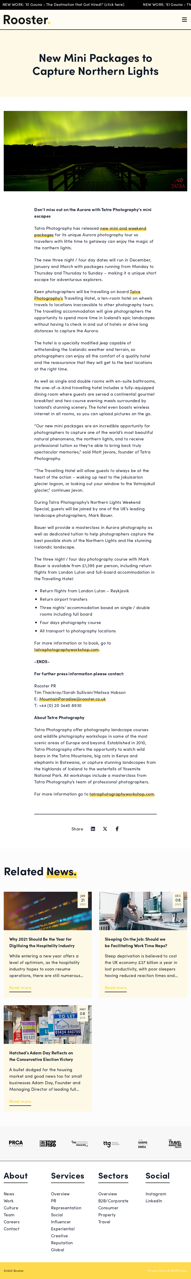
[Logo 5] (143, 1144)
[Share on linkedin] (93, 828)
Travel (104, 1221)
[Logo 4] (111, 1144)
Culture (11, 1207)
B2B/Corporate (113, 1201)
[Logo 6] (175, 1144)
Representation (66, 1207)
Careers (12, 1221)
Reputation (62, 1242)
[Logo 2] (48, 1144)
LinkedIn (154, 1201)
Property (107, 1214)
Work (9, 1201)
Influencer (61, 1221)
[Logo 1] (16, 1144)
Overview (60, 1194)
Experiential (63, 1228)
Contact (11, 1228)
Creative (59, 1235)
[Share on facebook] (117, 828)
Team (9, 1214)
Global (57, 1249)
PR (53, 1201)
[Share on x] (105, 828)
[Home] (27, 19)
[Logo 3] (79, 1144)
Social (57, 1214)
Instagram (156, 1194)
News (9, 1194)
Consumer (108, 1207)
